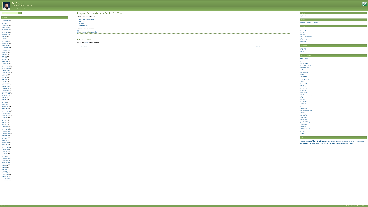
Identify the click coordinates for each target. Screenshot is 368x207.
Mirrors (26, 9)
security (317, 143)
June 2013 (4, 56)
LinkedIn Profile (304, 88)
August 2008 (5, 153)
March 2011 (5, 104)
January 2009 (5, 144)
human (339, 141)
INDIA (343, 141)
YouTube (302, 133)
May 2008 (4, 156)
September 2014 (6, 34)
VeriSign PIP (303, 126)
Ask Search (303, 60)
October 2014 (5, 32)
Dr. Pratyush (18, 3)
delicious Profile (304, 63)
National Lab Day (304, 101)
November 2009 (6, 133)
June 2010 (4, 120)
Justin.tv (302, 81)
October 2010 (5, 113)
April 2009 (4, 138)
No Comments (100, 31)
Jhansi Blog (303, 34)
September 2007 (6, 162)
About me (19, 9)
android (301, 141)
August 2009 (5, 137)
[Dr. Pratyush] (5, 5)
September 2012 (6, 72)
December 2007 (6, 158)
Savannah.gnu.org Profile (306, 110)
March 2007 (5, 172)
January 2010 (5, 129)
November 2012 (6, 68)
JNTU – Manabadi (304, 79)
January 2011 (5, 108)
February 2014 (5, 43)
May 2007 (4, 169)
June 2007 (4, 167)
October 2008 (5, 149)
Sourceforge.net (304, 114)
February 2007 (5, 174)
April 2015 (4, 23)
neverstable (303, 41)
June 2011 (4, 99)
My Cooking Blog (304, 39)
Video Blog (349, 143)
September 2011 (6, 93)
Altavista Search (304, 58)
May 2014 (4, 38)
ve (345, 143)
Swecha (302, 51)
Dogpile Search (304, 69)
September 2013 (6, 50)
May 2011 (4, 101)
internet (346, 141)
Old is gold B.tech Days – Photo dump (309, 22)
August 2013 (5, 52)
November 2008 (6, 147)
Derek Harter (303, 29)
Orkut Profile (303, 103)
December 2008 (6, 146)
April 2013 (4, 59)
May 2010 (4, 122)
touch (339, 143)
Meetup (302, 94)
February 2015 (5, 25)
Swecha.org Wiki (304, 121)
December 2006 (6, 178)
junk (349, 141)
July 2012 (4, 75)
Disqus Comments (304, 67)
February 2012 (5, 84)
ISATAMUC (303, 32)
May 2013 (4, 57)
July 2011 (4, 97)
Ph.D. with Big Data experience (22, 5)
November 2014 (6, 31)
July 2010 (4, 119)
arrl (304, 141)
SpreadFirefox (303, 117)
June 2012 (4, 77)
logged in (86, 42)
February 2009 (5, 142)
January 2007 (5, 176)
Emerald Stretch (362, 205)
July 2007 (4, 165)
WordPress (351, 205)
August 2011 (5, 95)
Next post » (259, 46)
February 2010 (5, 128)
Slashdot (302, 112)
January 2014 (5, 45)
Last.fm (302, 85)
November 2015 (6, 20)
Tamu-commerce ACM (305, 122)
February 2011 (5, 106)
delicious (84, 32)
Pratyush (92, 31)
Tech (321, 143)
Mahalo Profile (303, 92)
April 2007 (4, 171)
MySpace (302, 99)
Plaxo (301, 106)
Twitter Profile (303, 124)
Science (313, 143)
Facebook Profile (304, 72)
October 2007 (5, 160)
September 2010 (6, 115)
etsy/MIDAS (82, 21)
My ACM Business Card (306, 36)
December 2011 (6, 88)
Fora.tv (302, 74)
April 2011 (4, 102)
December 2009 (6, 131)
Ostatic (302, 105)
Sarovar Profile (303, 108)
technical (326, 143)
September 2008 (6, 151)
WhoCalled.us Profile (305, 128)
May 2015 (4, 22)
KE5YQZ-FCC (303, 83)
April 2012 (4, 81)
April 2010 (4, 124)
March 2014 (5, 41)
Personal (307, 143)
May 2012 (4, 79)
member (353, 141)
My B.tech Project (304, 15)
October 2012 (5, 70)
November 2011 (6, 90)
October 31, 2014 (83, 31)
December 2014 (6, 29)
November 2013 (6, 47)
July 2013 (4, 54)
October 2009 (5, 135)
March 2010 (5, 126)
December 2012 (6, 66)
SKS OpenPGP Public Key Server (88, 19)
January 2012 (5, 86)
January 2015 (5, 27)
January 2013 (5, 65)
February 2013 (5, 63)
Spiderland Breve (304, 115)
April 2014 (4, 40)
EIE (324, 141)
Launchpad (303, 86)
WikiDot (302, 130)
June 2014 (4, 36)
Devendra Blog (303, 30)
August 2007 (5, 164)
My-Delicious (94, 32)
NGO (363, 141)
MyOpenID (303, 97)
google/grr (82, 23)
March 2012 (5, 83)
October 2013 (5, 49)
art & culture (308, 141)
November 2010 (6, 111)
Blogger (302, 61)
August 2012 (5, 74)
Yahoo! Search (303, 131)
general (327, 141)
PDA (301, 143)
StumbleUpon (303, 119)
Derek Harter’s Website (305, 65)
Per (303, 143)
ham (332, 141)
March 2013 (5, 61)
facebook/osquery (83, 25)
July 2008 (4, 155)
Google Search (303, 76)
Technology (333, 143)
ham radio (335, 141)
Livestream (303, 90)
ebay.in (302, 70)
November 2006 (6, 180)
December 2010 (6, 110)
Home (13, 9)
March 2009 (5, 140)
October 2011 (5, 92)
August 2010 (5, 117)
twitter (342, 143)
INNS (301, 78)
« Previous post (83, 46)
